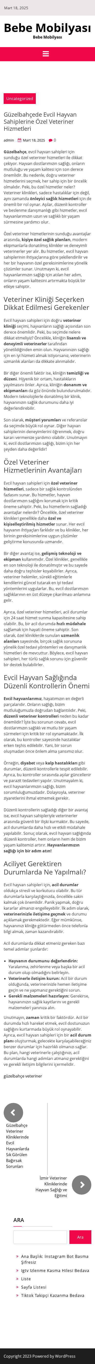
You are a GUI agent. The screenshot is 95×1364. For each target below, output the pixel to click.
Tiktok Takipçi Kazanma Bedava (53, 1295)
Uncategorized (19, 98)
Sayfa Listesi (34, 1287)
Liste (26, 1279)
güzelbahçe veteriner (23, 1076)
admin (9, 140)
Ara (18, 1220)
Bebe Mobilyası (47, 27)
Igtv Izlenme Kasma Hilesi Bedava (55, 1270)
